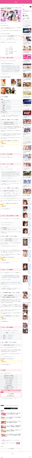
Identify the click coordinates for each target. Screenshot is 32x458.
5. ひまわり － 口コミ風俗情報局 (9, 52)
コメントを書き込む (11, 448)
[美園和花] (25, 202)
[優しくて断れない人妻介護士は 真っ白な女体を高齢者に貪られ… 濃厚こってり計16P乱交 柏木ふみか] (25, 267)
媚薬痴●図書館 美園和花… (29, 204)
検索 (23, 5)
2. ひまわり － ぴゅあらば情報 (9, 49)
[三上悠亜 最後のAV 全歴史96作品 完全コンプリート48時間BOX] (25, 242)
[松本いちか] (25, 215)
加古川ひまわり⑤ (11, 335)
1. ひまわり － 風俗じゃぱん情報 (9, 48)
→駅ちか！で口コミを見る (13, 229)
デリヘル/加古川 (9, 405)
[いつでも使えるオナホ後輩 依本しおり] (25, 295)
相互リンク (12, 453)
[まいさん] (25, 306)
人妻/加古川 (15, 405)
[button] (14, 408)
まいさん (29, 304)
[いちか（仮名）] (25, 330)
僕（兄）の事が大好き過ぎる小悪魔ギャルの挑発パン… (29, 218)
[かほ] (25, 312)
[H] (25, 317)
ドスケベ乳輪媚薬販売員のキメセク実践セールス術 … (29, 234)
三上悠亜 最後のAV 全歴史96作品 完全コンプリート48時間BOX (29, 241)
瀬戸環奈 (29, 206)
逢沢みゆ (29, 221)
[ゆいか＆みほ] (25, 325)
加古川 (17, 405)
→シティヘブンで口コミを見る (12, 181)
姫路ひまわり (10, 338)
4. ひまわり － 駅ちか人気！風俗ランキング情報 (11, 51)
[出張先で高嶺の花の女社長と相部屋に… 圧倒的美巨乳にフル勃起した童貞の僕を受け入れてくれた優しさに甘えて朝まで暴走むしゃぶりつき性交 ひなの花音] (25, 278)
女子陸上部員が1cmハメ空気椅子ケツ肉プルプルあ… (29, 226)
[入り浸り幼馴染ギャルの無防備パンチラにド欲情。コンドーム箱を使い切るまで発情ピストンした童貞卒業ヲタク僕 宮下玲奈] (25, 253)
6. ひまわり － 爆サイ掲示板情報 (9, 53)
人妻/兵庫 (8, 100)
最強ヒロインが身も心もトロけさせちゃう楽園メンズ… (29, 209)
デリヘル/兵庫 (6, 405)
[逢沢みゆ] (25, 223)
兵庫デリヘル (2, 405)
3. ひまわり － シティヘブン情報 (9, 50)
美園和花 (29, 200)
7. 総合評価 (7, 54)
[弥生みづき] (25, 230)
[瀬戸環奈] (25, 208)
